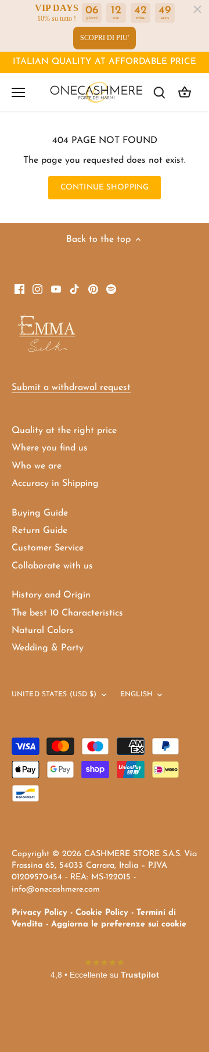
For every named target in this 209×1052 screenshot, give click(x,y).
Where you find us (50, 448)
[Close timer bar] (197, 9)
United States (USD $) (54, 694)
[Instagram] (37, 288)
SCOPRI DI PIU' (104, 38)
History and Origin (51, 595)
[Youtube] (56, 288)
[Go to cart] (185, 92)
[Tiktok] (75, 288)
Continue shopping (104, 187)
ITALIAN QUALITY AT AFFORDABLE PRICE (104, 62)
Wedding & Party (48, 648)
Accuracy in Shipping (55, 483)
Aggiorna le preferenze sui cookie (118, 924)
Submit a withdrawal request (71, 387)
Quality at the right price (64, 430)
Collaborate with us (52, 566)
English (136, 694)
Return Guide (39, 530)
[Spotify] (111, 288)
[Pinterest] (93, 288)
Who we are (37, 466)
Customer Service (48, 548)
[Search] (159, 92)
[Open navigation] (18, 92)
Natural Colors (43, 630)
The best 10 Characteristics (67, 613)
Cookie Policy (101, 912)
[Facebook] (19, 288)
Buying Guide (40, 513)
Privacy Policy (39, 912)
